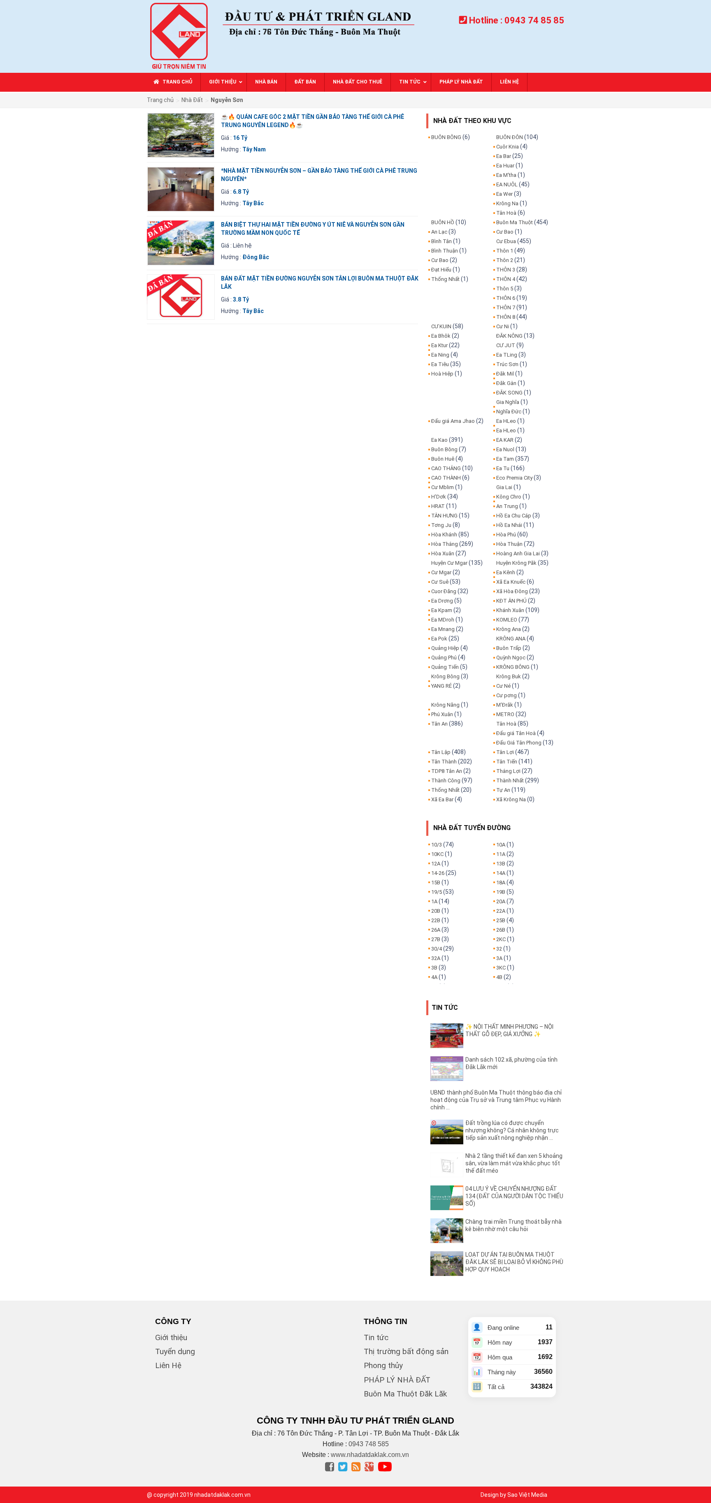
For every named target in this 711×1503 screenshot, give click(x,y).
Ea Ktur (439, 345)
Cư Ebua (506, 241)
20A (500, 901)
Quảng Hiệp (445, 648)
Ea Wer (504, 194)
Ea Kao (439, 440)
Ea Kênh (505, 572)
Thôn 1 (504, 251)
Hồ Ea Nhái (509, 525)
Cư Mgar (441, 572)
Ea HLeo (506, 421)
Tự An (503, 790)
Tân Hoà (506, 213)
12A (435, 864)
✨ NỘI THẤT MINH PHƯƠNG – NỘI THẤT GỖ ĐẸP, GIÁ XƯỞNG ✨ (509, 1030)
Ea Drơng (442, 601)
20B (435, 911)
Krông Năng (445, 705)
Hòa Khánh (444, 534)
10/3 (436, 845)
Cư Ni (502, 326)
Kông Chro (508, 497)
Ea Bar (503, 156)
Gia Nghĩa (507, 402)
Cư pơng (506, 695)
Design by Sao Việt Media (514, 1494)
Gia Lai (504, 487)
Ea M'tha (506, 175)
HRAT (438, 506)
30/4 (436, 949)
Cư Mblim (442, 487)
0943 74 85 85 (534, 20)
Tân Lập (441, 752)
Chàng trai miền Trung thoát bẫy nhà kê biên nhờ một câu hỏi (513, 1225)
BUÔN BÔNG (446, 137)
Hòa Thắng (444, 544)
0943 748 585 (369, 1443)
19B (500, 892)
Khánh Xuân (510, 610)
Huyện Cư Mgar (449, 563)
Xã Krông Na (511, 799)
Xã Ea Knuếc (510, 582)
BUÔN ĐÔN (509, 137)
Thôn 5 (504, 288)
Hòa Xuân (442, 553)
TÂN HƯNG (444, 516)
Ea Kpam (441, 610)
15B (435, 882)
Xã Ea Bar (442, 799)
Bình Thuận (444, 251)
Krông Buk (508, 676)
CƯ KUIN (441, 326)
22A (500, 911)
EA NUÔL (507, 184)
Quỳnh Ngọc (510, 657)
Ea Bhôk (441, 336)
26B (500, 930)
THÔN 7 (505, 307)
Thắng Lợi (508, 771)
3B (434, 968)
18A (500, 882)
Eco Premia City (514, 478)
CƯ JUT (505, 345)
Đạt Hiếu (441, 270)
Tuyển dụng (175, 1351)
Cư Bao (439, 260)
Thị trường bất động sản (406, 1351)
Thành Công (445, 780)
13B (500, 864)
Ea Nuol (505, 449)
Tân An (439, 724)
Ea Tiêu (440, 364)
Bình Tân (441, 241)
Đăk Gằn (506, 383)
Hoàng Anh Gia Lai (518, 553)
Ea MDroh (442, 620)
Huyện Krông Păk (516, 563)
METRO (505, 714)
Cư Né (503, 686)
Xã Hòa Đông (512, 591)
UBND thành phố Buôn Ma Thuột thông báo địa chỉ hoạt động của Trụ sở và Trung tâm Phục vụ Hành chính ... (496, 1100)
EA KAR (505, 440)
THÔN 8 (505, 317)
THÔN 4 (505, 279)
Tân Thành (444, 761)
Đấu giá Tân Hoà (516, 733)
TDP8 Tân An (446, 771)
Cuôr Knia (507, 147)
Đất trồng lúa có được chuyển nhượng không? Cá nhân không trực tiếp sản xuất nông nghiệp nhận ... (512, 1130)
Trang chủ (160, 100)
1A (434, 901)
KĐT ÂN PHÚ (511, 601)
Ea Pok (439, 639)
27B (435, 939)
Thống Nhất (445, 279)
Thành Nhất (510, 780)
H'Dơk (438, 497)
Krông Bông (445, 676)
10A (500, 845)
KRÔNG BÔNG (513, 667)
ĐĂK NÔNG (509, 336)
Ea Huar (505, 165)
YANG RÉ (441, 686)
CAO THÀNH (446, 478)
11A (500, 854)
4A (434, 977)
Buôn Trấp (508, 648)
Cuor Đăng (443, 591)
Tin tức (376, 1337)
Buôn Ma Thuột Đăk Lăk (405, 1394)
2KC (501, 939)
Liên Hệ (168, 1365)
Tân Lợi (505, 752)
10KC (437, 854)
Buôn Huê (442, 459)
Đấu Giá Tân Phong (518, 743)
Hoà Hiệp (442, 374)
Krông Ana (508, 629)
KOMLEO (506, 620)
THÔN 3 (505, 270)
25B (500, 920)
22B (435, 920)
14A (500, 873)
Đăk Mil (505, 374)
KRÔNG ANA (510, 639)
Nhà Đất (192, 100)
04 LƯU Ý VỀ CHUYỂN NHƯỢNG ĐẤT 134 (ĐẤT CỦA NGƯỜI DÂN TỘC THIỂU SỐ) (514, 1196)
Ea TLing (506, 355)
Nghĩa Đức (508, 411)
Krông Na (507, 203)
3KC (501, 968)
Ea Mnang (443, 629)
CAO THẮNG (446, 468)
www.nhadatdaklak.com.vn (370, 1454)
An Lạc (439, 232)
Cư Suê (439, 582)
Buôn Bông (444, 449)
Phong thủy (383, 1365)
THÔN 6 (505, 298)
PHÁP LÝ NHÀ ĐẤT (397, 1380)
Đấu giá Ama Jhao (453, 421)
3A (499, 958)
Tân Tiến (506, 761)
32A (435, 958)
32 (499, 949)
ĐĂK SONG (509, 393)
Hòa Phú (506, 534)
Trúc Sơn (507, 364)
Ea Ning (440, 355)
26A (435, 930)
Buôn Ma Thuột (514, 222)
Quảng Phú (444, 657)
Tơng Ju (441, 525)
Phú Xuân (442, 714)
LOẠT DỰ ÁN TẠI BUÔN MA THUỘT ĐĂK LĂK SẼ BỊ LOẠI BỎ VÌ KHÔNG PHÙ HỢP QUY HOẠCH (514, 1262)
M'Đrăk (504, 705)
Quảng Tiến (445, 667)
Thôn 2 (504, 260)
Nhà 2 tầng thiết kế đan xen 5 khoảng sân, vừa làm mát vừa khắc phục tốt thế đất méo (513, 1163)
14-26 (437, 873)
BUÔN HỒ (442, 222)
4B (499, 977)
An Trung (507, 506)
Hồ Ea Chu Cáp (513, 516)
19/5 (436, 892)
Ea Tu (502, 468)
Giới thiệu (171, 1337)
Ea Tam (505, 459)
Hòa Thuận (509, 544)
